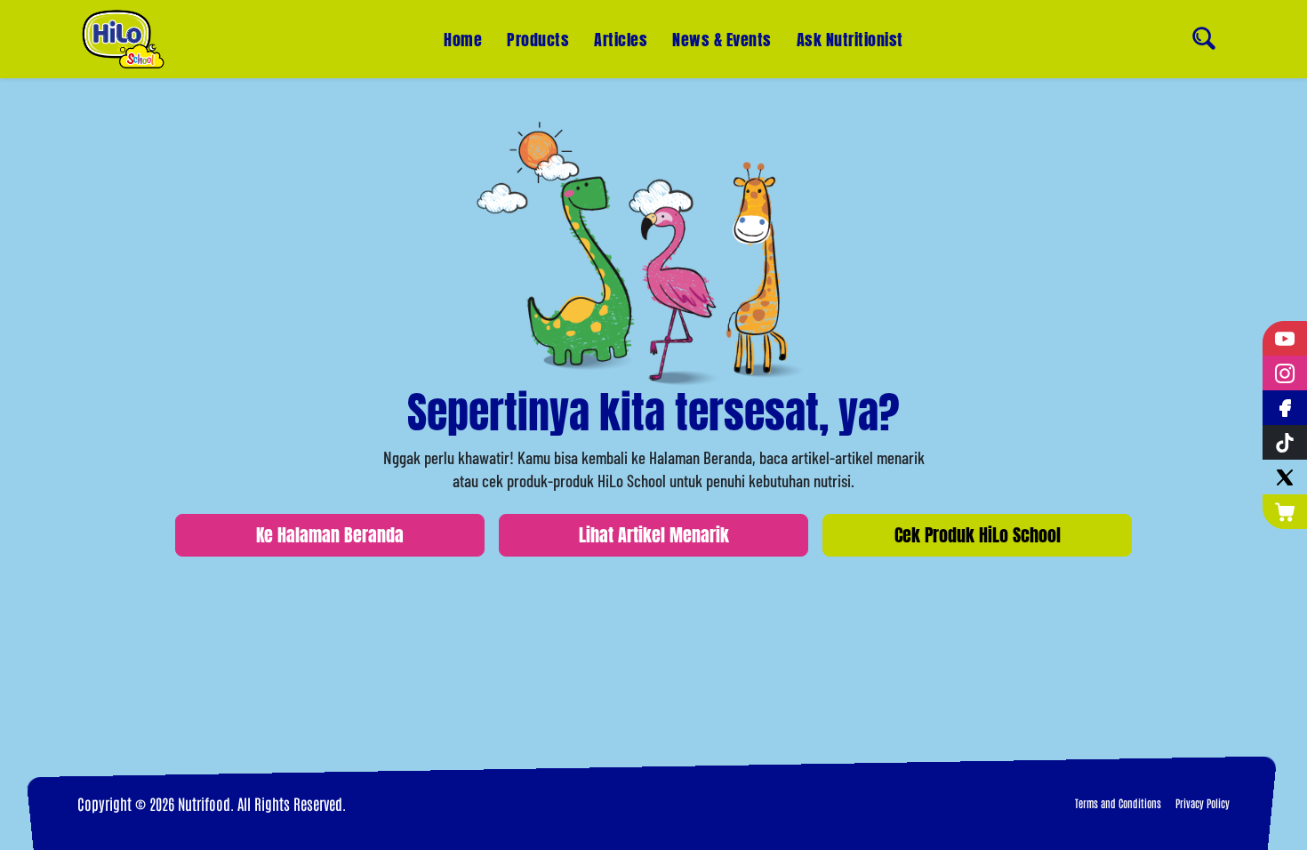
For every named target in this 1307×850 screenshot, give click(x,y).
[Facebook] (1285, 407)
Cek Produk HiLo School (977, 535)
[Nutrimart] (1285, 511)
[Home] (123, 39)
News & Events (722, 40)
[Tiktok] (1285, 442)
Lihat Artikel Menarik (654, 535)
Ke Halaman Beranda (330, 535)
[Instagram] (1285, 373)
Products (538, 40)
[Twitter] (1285, 477)
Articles (620, 40)
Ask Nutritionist (850, 40)
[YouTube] (1285, 338)
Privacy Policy (1202, 803)
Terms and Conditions (1118, 803)
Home (463, 40)
